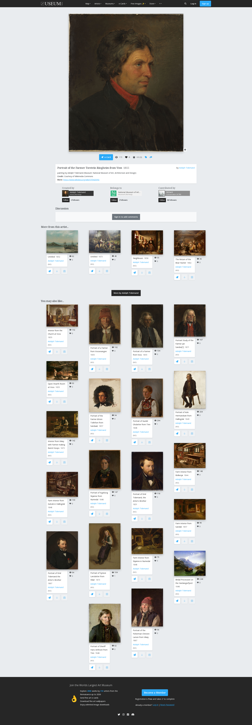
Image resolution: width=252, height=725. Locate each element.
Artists (97, 3)
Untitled (51, 256)
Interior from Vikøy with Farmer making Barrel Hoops (56, 444)
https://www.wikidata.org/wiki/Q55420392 (81, 179)
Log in (193, 3)
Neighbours (138, 258)
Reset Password (167, 704)
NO (49, 264)
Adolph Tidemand (187, 168)
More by (126, 293)
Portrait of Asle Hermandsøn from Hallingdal (183, 415)
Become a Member (155, 692)
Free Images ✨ (137, 3)
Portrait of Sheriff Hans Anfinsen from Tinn (98, 649)
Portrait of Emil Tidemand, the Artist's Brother (139, 497)
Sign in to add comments (126, 217)
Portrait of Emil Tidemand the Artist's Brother (54, 576)
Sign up (205, 3)
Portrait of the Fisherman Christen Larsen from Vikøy (141, 633)
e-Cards (122, 3)
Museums (109, 3)
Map (87, 3)
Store (151, 3)
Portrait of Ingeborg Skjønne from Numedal (99, 496)
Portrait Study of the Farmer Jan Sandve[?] (184, 343)
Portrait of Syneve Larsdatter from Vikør (98, 576)
